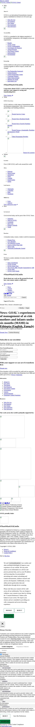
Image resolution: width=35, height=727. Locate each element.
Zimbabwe (10, 175)
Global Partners (12, 73)
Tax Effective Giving (13, 243)
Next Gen (10, 223)
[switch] (1, 667)
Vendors (4, 650)
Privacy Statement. (16, 375)
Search (24, 297)
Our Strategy (11, 21)
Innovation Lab (12, 81)
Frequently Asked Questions (12, 395)
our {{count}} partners (15, 563)
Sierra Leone (11, 173)
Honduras (10, 194)
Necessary (5, 654)
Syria (9, 201)
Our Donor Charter (13, 51)
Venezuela (10, 189)
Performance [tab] (3, 705)
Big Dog (7, 556)
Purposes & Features (22, 646)
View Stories (8, 95)
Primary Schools (12, 225)
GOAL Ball (10, 269)
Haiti (8, 192)
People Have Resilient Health (20, 119)
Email (5, 355)
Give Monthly (11, 241)
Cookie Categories (7, 646)
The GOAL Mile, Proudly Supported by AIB (20, 267)
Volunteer (10, 218)
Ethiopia (9, 171)
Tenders (9, 290)
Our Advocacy (11, 26)
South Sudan (11, 180)
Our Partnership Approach (15, 71)
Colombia (10, 190)
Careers (9, 288)
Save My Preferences (19, 716)
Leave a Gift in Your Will (14, 245)
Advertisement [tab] (4, 689)
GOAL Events (11, 264)
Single (27, 308)
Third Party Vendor (16, 639)
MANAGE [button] (9, 610)
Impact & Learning (29, 152)
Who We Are (11, 20)
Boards (9, 43)
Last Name (6, 351)
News (9, 287)
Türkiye (9, 203)
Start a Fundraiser (12, 263)
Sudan (9, 181)
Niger (9, 176)
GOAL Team (11, 44)
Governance (7, 390)
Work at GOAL (12, 220)
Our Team (7, 383)
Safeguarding (11, 53)
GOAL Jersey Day (13, 266)
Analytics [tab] (3, 679)
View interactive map (10, 204)
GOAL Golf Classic (13, 271)
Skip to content (4, 1)
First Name (6, 348)
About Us (7, 382)
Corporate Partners (12, 76)
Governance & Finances (14, 48)
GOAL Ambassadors (13, 46)
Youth (9, 227)
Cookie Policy (8, 553)
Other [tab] (1, 700)
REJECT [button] (19, 610)
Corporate (10, 222)
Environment (11, 54)
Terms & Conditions (10, 551)
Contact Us (10, 292)
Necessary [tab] (3, 652)
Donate (9, 295)
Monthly (22, 308)
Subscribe (3, 359)
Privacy (6, 549)
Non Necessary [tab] (4, 666)
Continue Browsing (14, 332)
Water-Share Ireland (13, 78)
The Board (7, 385)
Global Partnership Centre (15, 74)
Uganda (9, 178)
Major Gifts (10, 246)
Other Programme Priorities (20, 136)
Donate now (3, 368)
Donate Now (11, 240)
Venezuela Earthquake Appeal (16, 248)
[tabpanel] (17, 661)
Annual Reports (12, 49)
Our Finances (8, 387)
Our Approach (11, 25)
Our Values (10, 23)
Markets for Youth (12, 79)
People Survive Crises (18, 114)
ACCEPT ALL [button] (9, 616)
